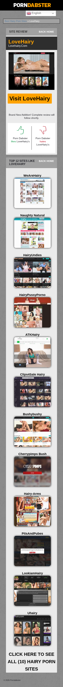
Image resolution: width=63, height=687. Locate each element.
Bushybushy (32, 414)
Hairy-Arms (32, 493)
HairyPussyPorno (32, 295)
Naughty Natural (32, 215)
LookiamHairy (32, 573)
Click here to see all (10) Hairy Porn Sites (31, 662)
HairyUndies (32, 255)
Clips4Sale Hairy (32, 374)
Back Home (46, 31)
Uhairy (32, 613)
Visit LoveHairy (29, 98)
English (36, 13)
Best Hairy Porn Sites (16, 21)
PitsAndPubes (32, 533)
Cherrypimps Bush (32, 454)
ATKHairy (32, 334)
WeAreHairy (32, 175)
